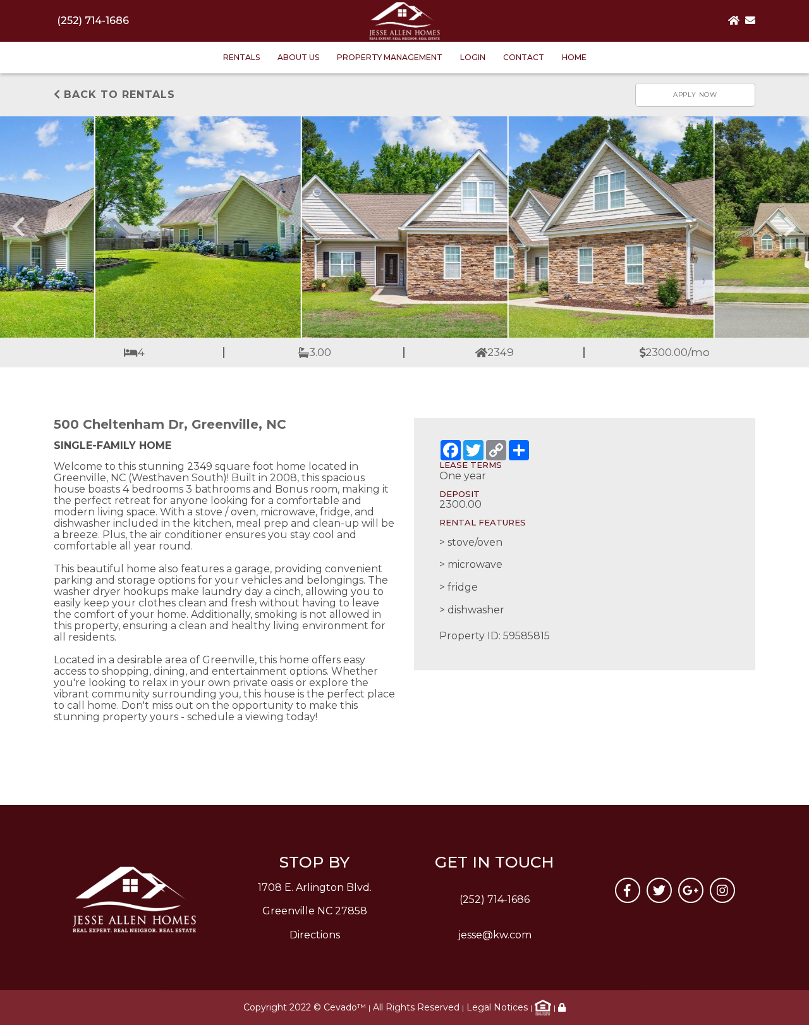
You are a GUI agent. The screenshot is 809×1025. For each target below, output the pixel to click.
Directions (314, 935)
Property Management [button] (389, 57)
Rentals (241, 57)
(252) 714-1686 (93, 21)
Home (574, 57)
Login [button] (472, 57)
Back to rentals (117, 95)
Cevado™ (345, 1007)
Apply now (695, 94)
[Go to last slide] (20, 227)
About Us (298, 57)
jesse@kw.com (495, 935)
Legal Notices (497, 1007)
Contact (523, 57)
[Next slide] (789, 227)
